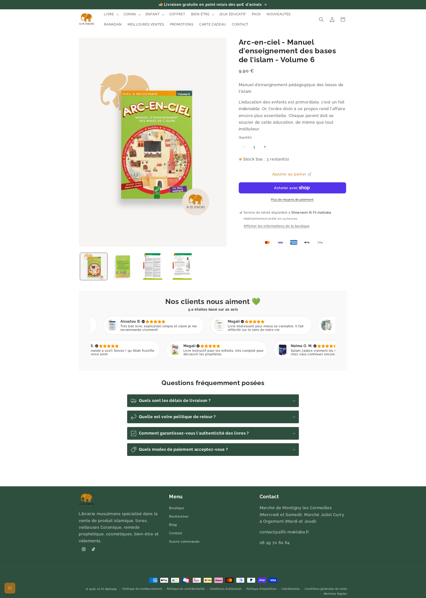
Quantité (245, 137)
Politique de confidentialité (186, 588)
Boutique (176, 508)
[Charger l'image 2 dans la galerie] (123, 266)
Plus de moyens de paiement (292, 199)
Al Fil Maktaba (107, 589)
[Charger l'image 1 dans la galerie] (93, 266)
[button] (110, 14)
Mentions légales (335, 593)
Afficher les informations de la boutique (277, 226)
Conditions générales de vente (326, 588)
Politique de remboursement (142, 588)
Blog (173, 525)
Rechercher (179, 517)
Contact (175, 533)
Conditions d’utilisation (226, 588)
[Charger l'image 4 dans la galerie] (182, 266)
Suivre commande (184, 542)
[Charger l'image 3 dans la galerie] (152, 266)
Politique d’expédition (261, 588)
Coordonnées (290, 588)
